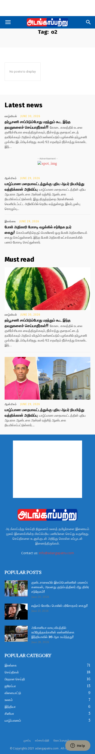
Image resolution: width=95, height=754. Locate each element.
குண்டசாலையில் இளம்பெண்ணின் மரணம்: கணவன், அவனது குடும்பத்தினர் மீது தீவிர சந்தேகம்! (60, 587)
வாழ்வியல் (11, 116)
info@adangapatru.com (56, 553)
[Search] (88, 22)
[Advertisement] (47, 8)
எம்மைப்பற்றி (42, 740)
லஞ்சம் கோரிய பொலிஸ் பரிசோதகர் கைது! (59, 606)
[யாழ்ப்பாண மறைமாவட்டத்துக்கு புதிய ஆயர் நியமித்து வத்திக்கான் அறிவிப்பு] (47, 378)
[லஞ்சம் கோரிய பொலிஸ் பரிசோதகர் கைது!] (16, 612)
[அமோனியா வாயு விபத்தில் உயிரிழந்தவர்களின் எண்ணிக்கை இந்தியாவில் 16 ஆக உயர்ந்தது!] (16, 634)
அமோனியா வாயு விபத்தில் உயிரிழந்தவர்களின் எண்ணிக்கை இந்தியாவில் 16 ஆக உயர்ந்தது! (52, 632)
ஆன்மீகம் (11, 178)
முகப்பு (27, 740)
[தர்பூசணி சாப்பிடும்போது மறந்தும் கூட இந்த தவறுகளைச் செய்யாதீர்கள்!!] (47, 288)
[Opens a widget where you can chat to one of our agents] (77, 746)
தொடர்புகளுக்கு (62, 740)
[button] (7, 22)
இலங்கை (10, 221)
